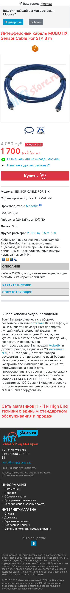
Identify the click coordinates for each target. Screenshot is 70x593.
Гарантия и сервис (16, 521)
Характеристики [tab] (16, 285)
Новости (10, 492)
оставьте (37, 323)
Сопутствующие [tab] (17, 292)
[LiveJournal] (15, 258)
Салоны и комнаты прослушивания (27, 528)
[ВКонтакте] (3, 258)
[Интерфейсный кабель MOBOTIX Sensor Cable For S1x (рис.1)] (29, 130)
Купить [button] (31, 175)
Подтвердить (13, 22)
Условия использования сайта (24, 503)
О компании (12, 488)
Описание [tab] (11, 266)
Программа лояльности (20, 500)
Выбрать (35, 22)
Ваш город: (37, 3)
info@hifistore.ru (16, 463)
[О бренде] (40, 205)
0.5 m (45, 233)
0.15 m (35, 233)
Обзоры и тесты (15, 496)
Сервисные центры (17, 524)
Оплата (9, 513)
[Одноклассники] (7, 258)
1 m (53, 233)
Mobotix (32, 206)
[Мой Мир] (11, 258)
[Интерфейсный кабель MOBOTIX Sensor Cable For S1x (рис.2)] (41, 130)
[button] (35, 159)
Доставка (10, 517)
